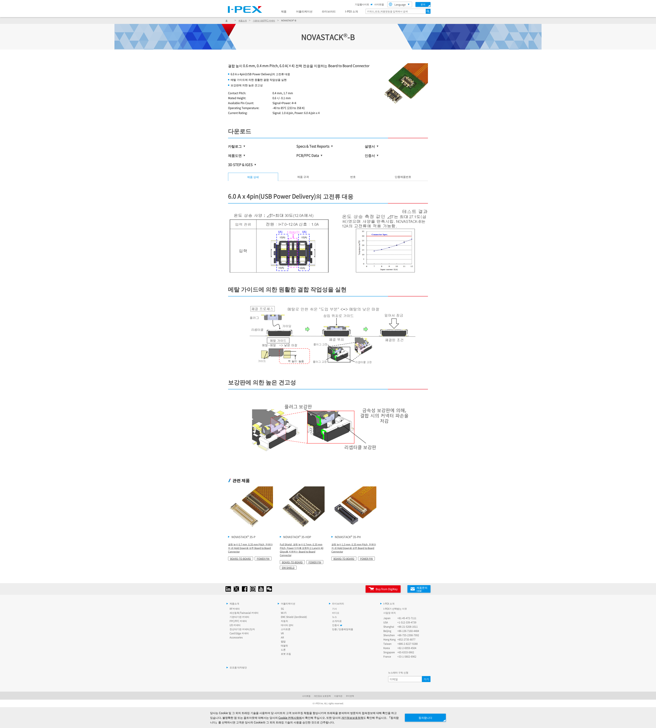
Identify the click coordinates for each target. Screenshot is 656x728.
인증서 (335, 625)
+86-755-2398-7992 (408, 635)
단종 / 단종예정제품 (342, 629)
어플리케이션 (304, 11)
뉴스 (334, 616)
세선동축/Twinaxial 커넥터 (244, 612)
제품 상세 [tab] (253, 177)
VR (282, 633)
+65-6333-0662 (405, 652)
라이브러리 (329, 11)
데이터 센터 (287, 625)
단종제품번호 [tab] (403, 177)
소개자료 (337, 621)
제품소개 (242, 20)
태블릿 (284, 645)
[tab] (303, 177)
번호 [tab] (353, 177)
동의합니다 (425, 718)
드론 (283, 649)
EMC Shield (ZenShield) (294, 616)
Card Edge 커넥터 (239, 633)
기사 (334, 608)
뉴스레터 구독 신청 (398, 672)
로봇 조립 (286, 653)
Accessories (236, 637)
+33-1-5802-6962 (406, 656)
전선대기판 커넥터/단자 (242, 629)
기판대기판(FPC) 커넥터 (264, 20)
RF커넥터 (235, 608)
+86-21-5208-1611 (407, 626)
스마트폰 (285, 629)
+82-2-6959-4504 (406, 648)
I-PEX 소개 (351, 11)
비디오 (335, 612)
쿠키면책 (350, 695)
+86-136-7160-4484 (408, 630)
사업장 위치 (389, 612)
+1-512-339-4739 (406, 622)
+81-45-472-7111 (406, 618)
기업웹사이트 (362, 4)
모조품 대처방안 (238, 667)
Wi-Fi (283, 612)
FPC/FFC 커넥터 (238, 621)
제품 (283, 11)
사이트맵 (379, 4)
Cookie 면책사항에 (290, 718)
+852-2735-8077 (406, 639)
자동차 (284, 621)
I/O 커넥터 (235, 625)
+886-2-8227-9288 (407, 643)
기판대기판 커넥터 (239, 616)
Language (400, 4)
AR (282, 637)
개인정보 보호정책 (322, 695)
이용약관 (338, 695)
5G (282, 608)
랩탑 (283, 641)
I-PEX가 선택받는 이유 (395, 608)
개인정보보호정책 (352, 718)
